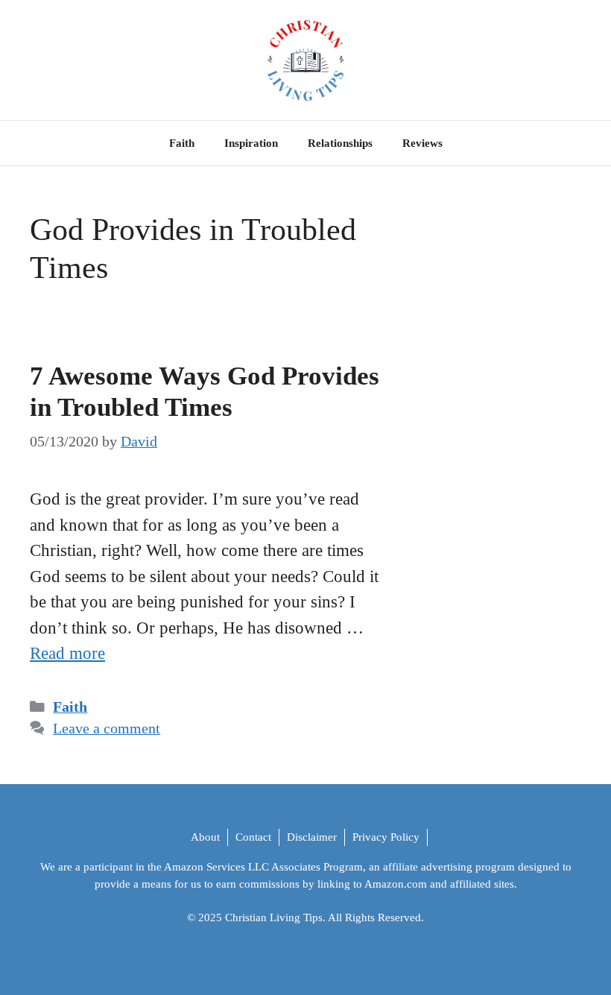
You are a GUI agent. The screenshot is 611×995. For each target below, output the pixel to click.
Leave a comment (106, 728)
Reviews (422, 143)
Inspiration (251, 143)
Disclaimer (312, 837)
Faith (181, 143)
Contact (253, 837)
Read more (67, 653)
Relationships (340, 143)
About (205, 837)
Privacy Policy (386, 837)
